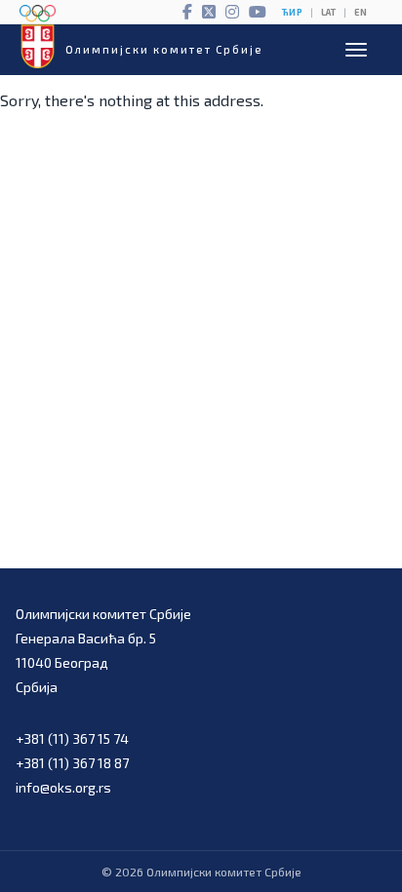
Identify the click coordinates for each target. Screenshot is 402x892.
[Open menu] (356, 49)
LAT (328, 12)
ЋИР (292, 12)
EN (360, 12)
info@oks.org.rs (63, 787)
